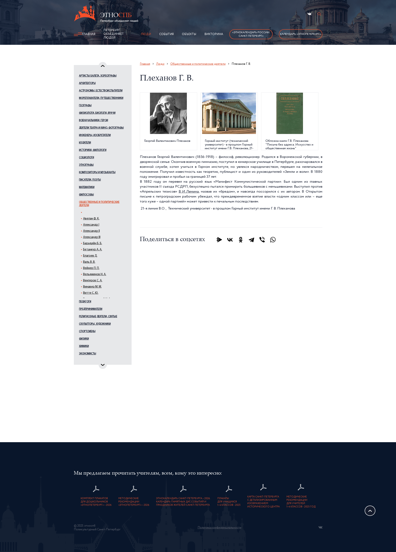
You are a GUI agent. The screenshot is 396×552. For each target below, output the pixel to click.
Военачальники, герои (93, 120)
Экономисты (87, 353)
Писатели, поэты (90, 180)
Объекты (189, 34)
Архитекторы (87, 83)
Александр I (91, 224)
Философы (86, 194)
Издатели (85, 142)
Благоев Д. (90, 255)
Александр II (91, 231)
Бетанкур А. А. (92, 249)
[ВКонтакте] (230, 240)
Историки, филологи (92, 150)
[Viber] (262, 240)
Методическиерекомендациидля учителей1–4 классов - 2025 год (301, 502)
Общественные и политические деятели (99, 204)
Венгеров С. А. (92, 280)
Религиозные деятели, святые (98, 316)
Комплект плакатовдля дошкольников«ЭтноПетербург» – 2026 (96, 501)
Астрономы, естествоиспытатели (101, 90)
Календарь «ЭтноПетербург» (300, 34)
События (166, 34)
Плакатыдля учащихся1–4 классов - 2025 (228, 501)
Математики (86, 187)
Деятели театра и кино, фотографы (101, 128)
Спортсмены (87, 331)
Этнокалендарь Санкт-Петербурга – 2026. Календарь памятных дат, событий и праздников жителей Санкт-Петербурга (183, 501)
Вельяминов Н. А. (94, 274)
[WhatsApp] (273, 240)
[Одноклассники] (241, 240)
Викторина (213, 34)
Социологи (86, 157)
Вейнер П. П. (91, 268)
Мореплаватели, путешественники (101, 98)
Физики (84, 339)
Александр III (91, 237)
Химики (84, 346)
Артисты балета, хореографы (98, 76)
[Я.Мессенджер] (219, 240)
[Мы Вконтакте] (309, 14)
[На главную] (106, 14)
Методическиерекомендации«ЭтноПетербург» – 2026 (133, 501)
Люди (146, 34)
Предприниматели (90, 309)
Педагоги (85, 301)
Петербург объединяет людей (114, 34)
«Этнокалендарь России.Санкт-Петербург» (251, 34)
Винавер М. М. (92, 286)
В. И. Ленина (189, 191)
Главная (88, 34)
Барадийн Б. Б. (92, 243)
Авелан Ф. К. (91, 218)
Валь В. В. (89, 262)
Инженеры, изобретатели (95, 135)
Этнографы (86, 165)
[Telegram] (251, 240)
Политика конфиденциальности (219, 527)
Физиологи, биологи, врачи (97, 113)
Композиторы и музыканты (97, 172)
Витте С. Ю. (90, 293)
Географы (85, 105)
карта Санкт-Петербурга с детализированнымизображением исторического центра (263, 502)
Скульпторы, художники (95, 324)
